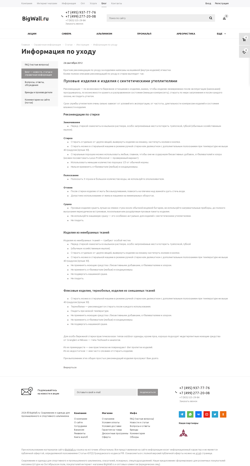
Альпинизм (104, 33)
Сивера (66, 33)
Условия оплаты (111, 422)
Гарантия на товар (112, 430)
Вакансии (79, 430)
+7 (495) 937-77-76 (81, 12)
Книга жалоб (81, 437)
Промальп (144, 33)
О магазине (108, 419)
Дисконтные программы (115, 433)
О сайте (78, 422)
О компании (80, 419)
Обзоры (134, 437)
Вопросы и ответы (140, 426)
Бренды (134, 430)
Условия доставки (111, 426)
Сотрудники (80, 426)
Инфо (133, 413)
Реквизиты (79, 433)
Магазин (107, 413)
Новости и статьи (139, 422)
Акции (32, 33)
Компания (80, 413)
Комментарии (137, 433)
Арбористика (186, 33)
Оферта (106, 437)
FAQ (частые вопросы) (142, 419)
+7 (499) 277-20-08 (81, 16)
